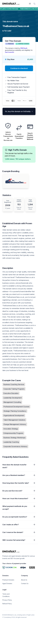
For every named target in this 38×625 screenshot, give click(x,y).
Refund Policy (7, 603)
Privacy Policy (7, 600)
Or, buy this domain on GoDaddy (18, 111)
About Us (24, 580)
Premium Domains (8, 580)
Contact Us (24, 583)
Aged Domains (7, 583)
